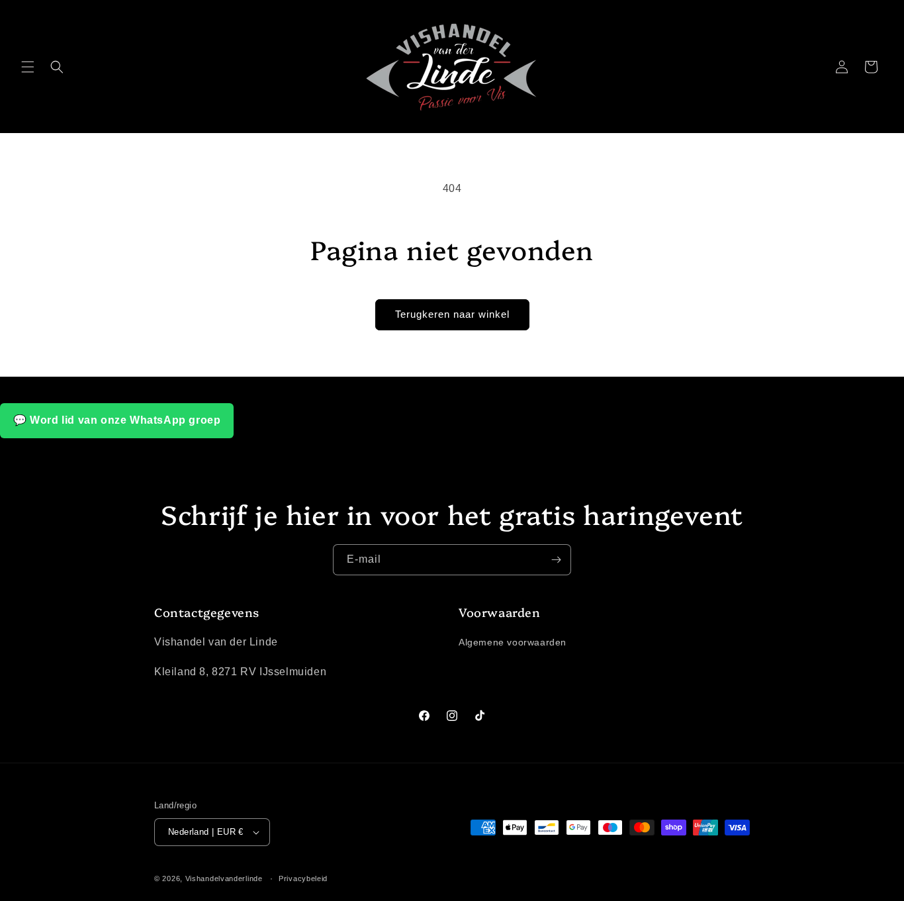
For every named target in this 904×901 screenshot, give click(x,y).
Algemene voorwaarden (512, 642)
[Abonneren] (555, 559)
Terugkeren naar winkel (452, 314)
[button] (27, 66)
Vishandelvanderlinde (224, 878)
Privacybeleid (303, 878)
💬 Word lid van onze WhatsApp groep (116, 420)
